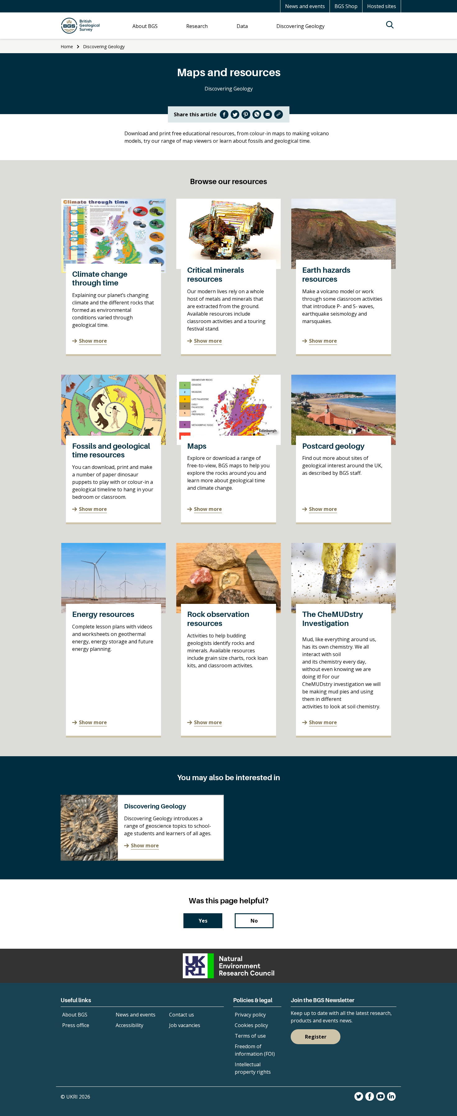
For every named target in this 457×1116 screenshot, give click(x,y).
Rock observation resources (218, 619)
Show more (93, 340)
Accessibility (129, 1025)
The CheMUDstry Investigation (332, 619)
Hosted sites (381, 6)
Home (67, 46)
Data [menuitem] (242, 26)
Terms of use (250, 1035)
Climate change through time (99, 279)
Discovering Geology (104, 46)
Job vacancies (184, 1025)
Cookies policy (251, 1025)
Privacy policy (250, 1014)
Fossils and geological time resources (111, 451)
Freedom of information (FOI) (255, 1050)
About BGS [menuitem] (145, 26)
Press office (75, 1025)
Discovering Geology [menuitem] (300, 26)
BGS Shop (346, 6)
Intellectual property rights (253, 1068)
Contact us (181, 1014)
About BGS (74, 1014)
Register (315, 1036)
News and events (305, 6)
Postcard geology (333, 446)
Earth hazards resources (326, 275)
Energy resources (103, 614)
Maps (196, 446)
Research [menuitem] (197, 26)
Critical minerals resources (215, 275)
